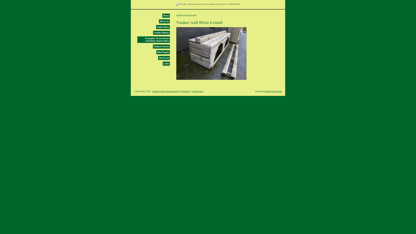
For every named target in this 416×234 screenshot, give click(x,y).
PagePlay (185, 91)
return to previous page (186, 14)
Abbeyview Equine (273, 91)
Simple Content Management (165, 91)
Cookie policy (197, 91)
